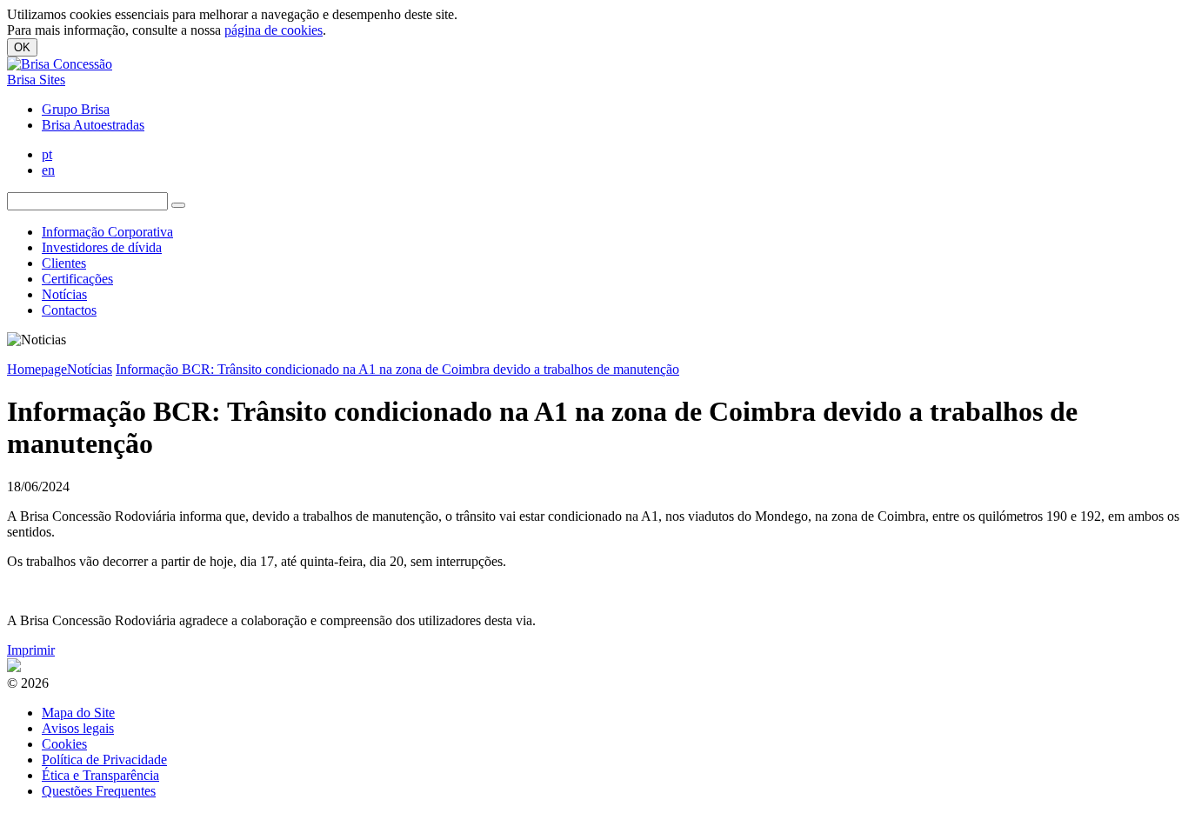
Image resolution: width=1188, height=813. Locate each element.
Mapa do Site (78, 712)
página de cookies (273, 30)
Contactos (69, 310)
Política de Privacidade (104, 759)
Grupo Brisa (76, 109)
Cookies (64, 743)
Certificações (77, 278)
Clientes (64, 263)
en (48, 170)
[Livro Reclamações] (14, 667)
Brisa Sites (36, 79)
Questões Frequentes (99, 790)
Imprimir (31, 650)
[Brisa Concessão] (59, 64)
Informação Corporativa (107, 231)
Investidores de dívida (102, 247)
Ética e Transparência (100, 775)
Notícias (64, 294)
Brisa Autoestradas (93, 124)
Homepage (37, 369)
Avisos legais (78, 728)
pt (47, 154)
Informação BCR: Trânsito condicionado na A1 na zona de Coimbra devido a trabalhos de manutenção (397, 369)
